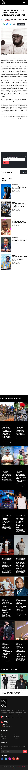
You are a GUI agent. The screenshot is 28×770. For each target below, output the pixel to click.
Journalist (7, 20)
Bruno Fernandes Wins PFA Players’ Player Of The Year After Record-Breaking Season (7, 651)
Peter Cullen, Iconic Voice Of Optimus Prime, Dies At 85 (19, 239)
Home (2, 734)
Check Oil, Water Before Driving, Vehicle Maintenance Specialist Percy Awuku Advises (19, 205)
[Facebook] (7, 24)
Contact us (16, 738)
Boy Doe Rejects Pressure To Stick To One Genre (6, 474)
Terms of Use (3, 738)
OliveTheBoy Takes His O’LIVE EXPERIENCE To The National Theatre (19, 187)
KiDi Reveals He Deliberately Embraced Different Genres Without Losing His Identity (20, 521)
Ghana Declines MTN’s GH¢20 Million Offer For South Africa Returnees (21, 606)
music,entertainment (7, 690)
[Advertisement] (14, 134)
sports (3, 643)
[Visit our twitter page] (6, 758)
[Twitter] (11, 24)
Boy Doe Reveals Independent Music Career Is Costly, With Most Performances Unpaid (21, 476)
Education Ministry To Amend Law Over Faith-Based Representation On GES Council (19, 258)
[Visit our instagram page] (9, 758)
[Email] (14, 24)
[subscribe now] (25, 751)
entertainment (15, 184)
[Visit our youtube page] (17, 758)
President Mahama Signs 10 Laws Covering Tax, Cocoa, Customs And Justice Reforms (7, 607)
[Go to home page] (4, 707)
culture (13, 202)
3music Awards (4, 736)
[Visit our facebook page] (2, 758)
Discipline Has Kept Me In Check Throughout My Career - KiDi (7, 564)
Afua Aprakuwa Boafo (11, 19)
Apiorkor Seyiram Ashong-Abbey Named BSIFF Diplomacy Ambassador (21, 431)
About (15, 734)
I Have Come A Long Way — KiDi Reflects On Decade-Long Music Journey (20, 564)
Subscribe (6, 162)
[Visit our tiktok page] (13, 758)
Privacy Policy (16, 736)
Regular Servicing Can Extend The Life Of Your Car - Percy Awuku (19, 223)
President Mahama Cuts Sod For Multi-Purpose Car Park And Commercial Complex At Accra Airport (7, 432)
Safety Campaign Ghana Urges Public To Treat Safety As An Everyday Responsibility (21, 651)
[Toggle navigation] (23, 2)
